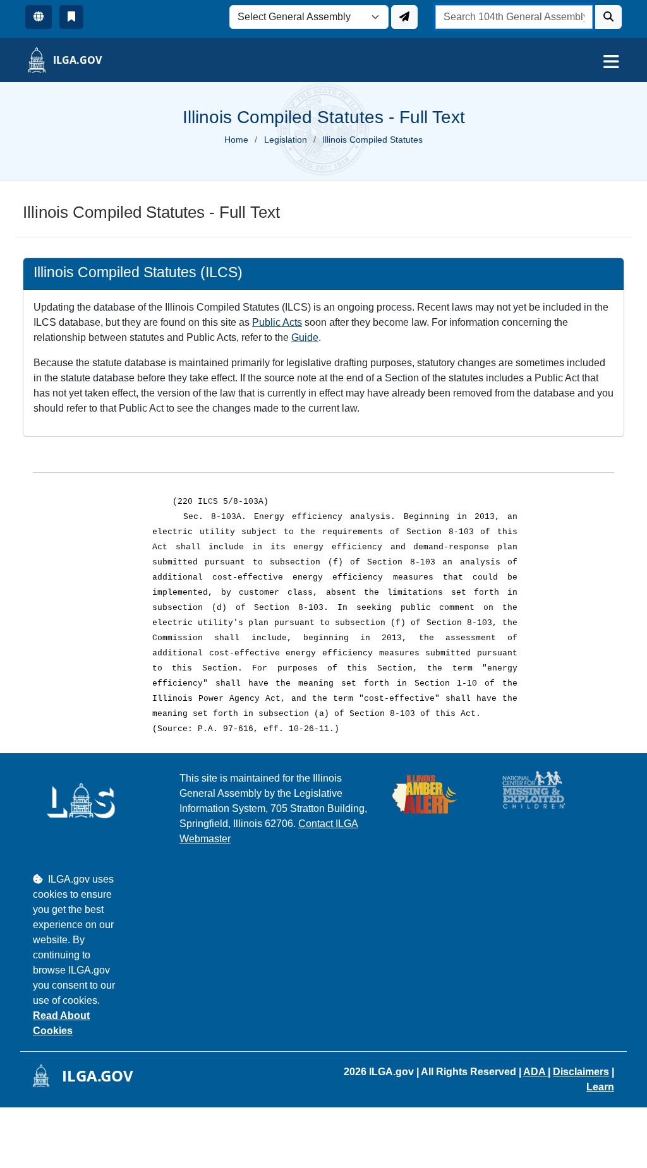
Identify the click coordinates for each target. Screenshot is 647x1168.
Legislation (285, 139)
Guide (304, 337)
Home (236, 139)
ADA (535, 1071)
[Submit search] (608, 17)
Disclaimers (581, 1071)
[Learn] (71, 17)
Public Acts (277, 322)
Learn (600, 1087)
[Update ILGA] (404, 17)
